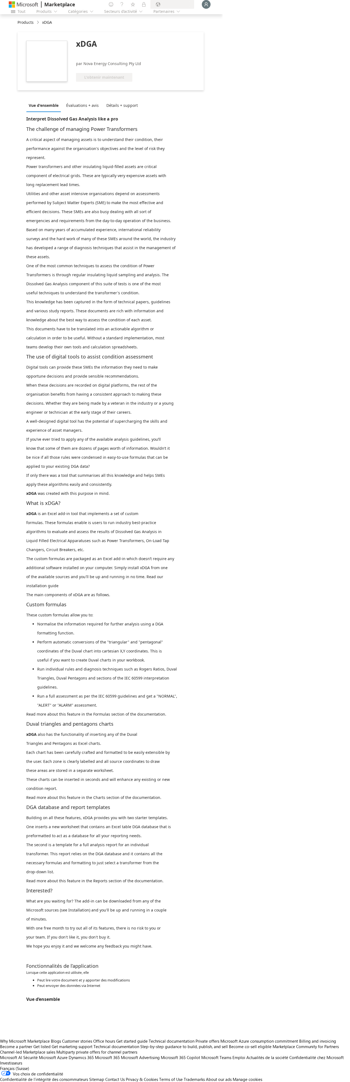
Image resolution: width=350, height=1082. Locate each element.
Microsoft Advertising (140, 1057)
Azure (62, 1057)
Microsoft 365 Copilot (180, 1057)
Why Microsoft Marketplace (25, 1041)
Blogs (56, 1041)
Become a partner (16, 1046)
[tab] (45, 105)
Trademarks (194, 1079)
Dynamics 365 (81, 1057)
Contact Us (115, 1079)
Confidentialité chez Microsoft (316, 1057)
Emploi (238, 1057)
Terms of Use (171, 1079)
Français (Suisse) (14, 1068)
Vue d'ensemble (44, 105)
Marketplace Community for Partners (306, 1046)
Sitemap (96, 1079)
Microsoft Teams (216, 1057)
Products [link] (26, 22)
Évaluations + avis (82, 105)
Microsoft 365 (107, 1057)
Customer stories (77, 1041)
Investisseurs (11, 1063)
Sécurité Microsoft (39, 1057)
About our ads (219, 1079)
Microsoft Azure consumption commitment (259, 1041)
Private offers (207, 1041)
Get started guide (132, 1041)
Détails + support (122, 105)
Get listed (42, 1046)
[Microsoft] (23, 4)
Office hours (104, 1041)
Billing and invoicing (317, 1041)
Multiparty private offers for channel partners (96, 1052)
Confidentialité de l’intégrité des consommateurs (44, 1079)
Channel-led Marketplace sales (27, 1052)
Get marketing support (72, 1046)
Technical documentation (171, 1041)
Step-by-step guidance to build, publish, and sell (184, 1046)
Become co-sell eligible (250, 1046)
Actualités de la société (267, 1057)
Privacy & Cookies (142, 1079)
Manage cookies (247, 1079)
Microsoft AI (11, 1057)
